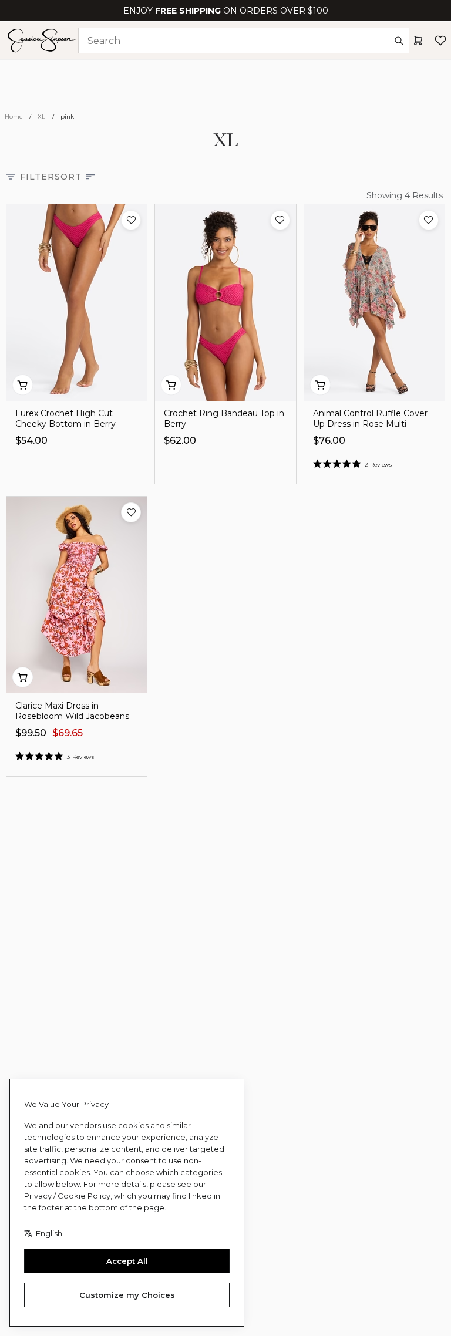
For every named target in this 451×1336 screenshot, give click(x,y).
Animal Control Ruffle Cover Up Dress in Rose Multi (370, 418)
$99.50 (30, 732)
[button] (131, 220)
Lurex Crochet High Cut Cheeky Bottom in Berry (65, 418)
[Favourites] (440, 40)
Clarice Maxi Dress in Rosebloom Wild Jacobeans (72, 710)
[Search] (398, 40)
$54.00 (31, 440)
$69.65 (67, 732)
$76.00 (329, 440)
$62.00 (180, 440)
